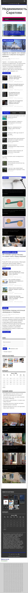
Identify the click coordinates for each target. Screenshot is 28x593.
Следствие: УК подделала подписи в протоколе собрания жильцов (16, 102)
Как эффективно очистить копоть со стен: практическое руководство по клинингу (13, 191)
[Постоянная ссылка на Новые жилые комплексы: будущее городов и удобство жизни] (4, 292)
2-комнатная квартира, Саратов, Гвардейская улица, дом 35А (11, 447)
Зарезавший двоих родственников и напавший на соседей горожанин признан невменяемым (16, 140)
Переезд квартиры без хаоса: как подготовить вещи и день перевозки (16, 273)
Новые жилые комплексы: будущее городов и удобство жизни (12, 33)
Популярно (6, 112)
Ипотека (5, 308)
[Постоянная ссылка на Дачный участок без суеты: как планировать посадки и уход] (14, 228)
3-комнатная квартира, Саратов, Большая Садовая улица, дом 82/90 (16, 297)
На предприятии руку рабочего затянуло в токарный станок (14, 94)
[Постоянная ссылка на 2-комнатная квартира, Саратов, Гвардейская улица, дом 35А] (14, 445)
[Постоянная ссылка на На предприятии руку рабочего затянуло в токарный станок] (4, 96)
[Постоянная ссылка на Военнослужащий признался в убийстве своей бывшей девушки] (4, 88)
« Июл (3, 387)
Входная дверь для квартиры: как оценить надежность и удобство (13, 211)
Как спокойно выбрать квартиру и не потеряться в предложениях (16, 281)
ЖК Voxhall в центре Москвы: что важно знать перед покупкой (14, 255)
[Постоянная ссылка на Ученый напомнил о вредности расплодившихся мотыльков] (4, 125)
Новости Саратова (8, 40)
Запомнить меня (14, 348)
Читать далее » (6, 73)
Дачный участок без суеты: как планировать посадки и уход (10, 230)
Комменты (21, 112)
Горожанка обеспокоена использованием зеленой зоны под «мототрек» (16, 163)
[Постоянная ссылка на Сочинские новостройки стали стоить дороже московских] (4, 119)
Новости (5, 178)
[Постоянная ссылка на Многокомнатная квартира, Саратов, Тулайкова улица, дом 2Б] (14, 464)
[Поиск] (24, 1)
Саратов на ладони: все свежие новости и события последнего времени (13, 54)
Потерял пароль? (8, 351)
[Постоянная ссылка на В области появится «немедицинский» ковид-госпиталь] (4, 148)
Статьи (5, 414)
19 (10, 382)
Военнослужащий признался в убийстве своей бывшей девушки (16, 86)
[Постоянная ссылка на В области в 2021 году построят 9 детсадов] (4, 136)
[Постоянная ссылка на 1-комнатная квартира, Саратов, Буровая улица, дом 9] (14, 425)
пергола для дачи (4, 560)
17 (4, 382)
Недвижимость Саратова (14, 10)
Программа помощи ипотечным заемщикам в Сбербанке (13, 311)
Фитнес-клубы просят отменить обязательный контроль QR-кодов (15, 77)
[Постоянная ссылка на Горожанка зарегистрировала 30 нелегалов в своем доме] (4, 154)
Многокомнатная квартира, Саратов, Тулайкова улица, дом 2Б (12, 467)
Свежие (14, 112)
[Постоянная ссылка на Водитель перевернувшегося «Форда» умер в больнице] (4, 130)
